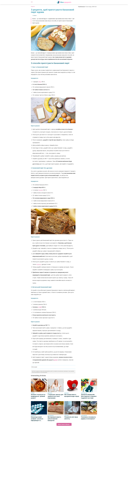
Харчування (84, 393)
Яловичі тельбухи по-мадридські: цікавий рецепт (38, 396)
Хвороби (66, 393)
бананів (40, 190)
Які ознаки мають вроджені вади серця (71, 395)
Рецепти (33, 6)
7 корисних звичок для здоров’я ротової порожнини (55, 396)
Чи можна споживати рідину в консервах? (88, 418)
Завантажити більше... (64, 424)
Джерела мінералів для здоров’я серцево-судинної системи (89, 396)
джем (55, 360)
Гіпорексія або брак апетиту (71, 418)
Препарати (33, 415)
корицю (39, 264)
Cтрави (32, 393)
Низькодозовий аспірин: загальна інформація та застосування (37, 418)
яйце (40, 81)
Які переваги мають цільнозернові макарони (54, 418)
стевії (40, 307)
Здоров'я (50, 393)
